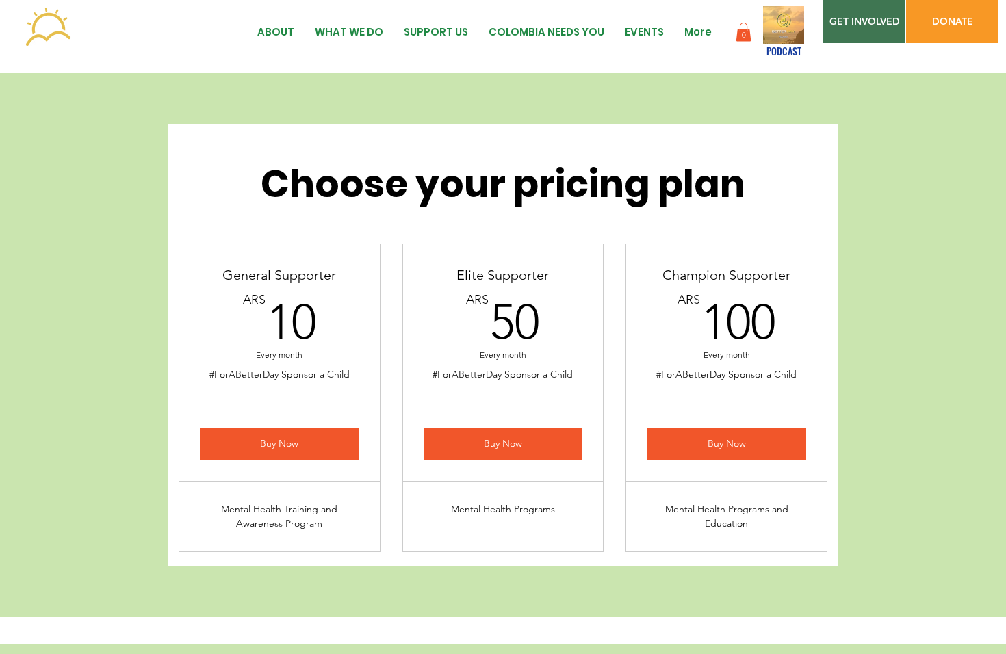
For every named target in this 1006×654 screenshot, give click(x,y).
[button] (743, 32)
